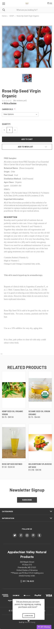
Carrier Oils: (8, 109)
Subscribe (27, 500)
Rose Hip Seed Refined (12, 464)
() (50, 3)
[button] (31, 627)
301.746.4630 (28, 581)
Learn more (28, 616)
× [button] (43, 597)
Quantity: (6, 124)
